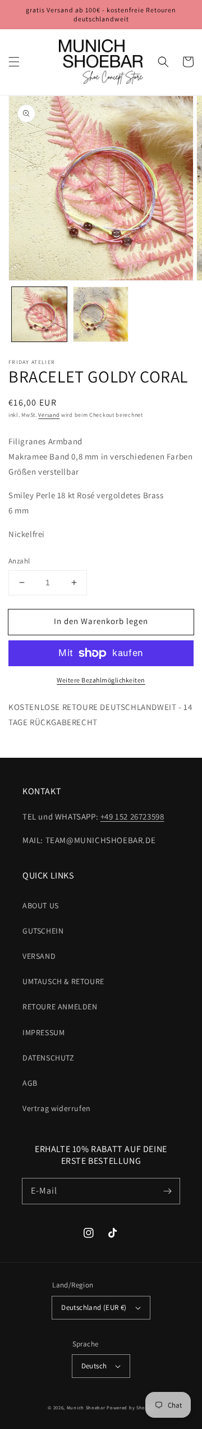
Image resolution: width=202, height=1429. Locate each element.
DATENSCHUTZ (48, 1058)
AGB (30, 1083)
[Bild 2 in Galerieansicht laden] (101, 314)
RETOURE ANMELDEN (60, 1007)
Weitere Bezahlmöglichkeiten (101, 680)
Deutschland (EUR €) (94, 1307)
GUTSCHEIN (42, 931)
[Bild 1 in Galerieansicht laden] (39, 314)
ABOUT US (40, 905)
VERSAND (39, 956)
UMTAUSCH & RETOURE (63, 981)
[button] (14, 61)
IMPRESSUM (43, 1032)
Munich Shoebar (86, 1407)
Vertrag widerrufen (56, 1108)
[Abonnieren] (167, 1190)
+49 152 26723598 (132, 816)
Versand (48, 414)
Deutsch (94, 1366)
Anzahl (19, 561)
